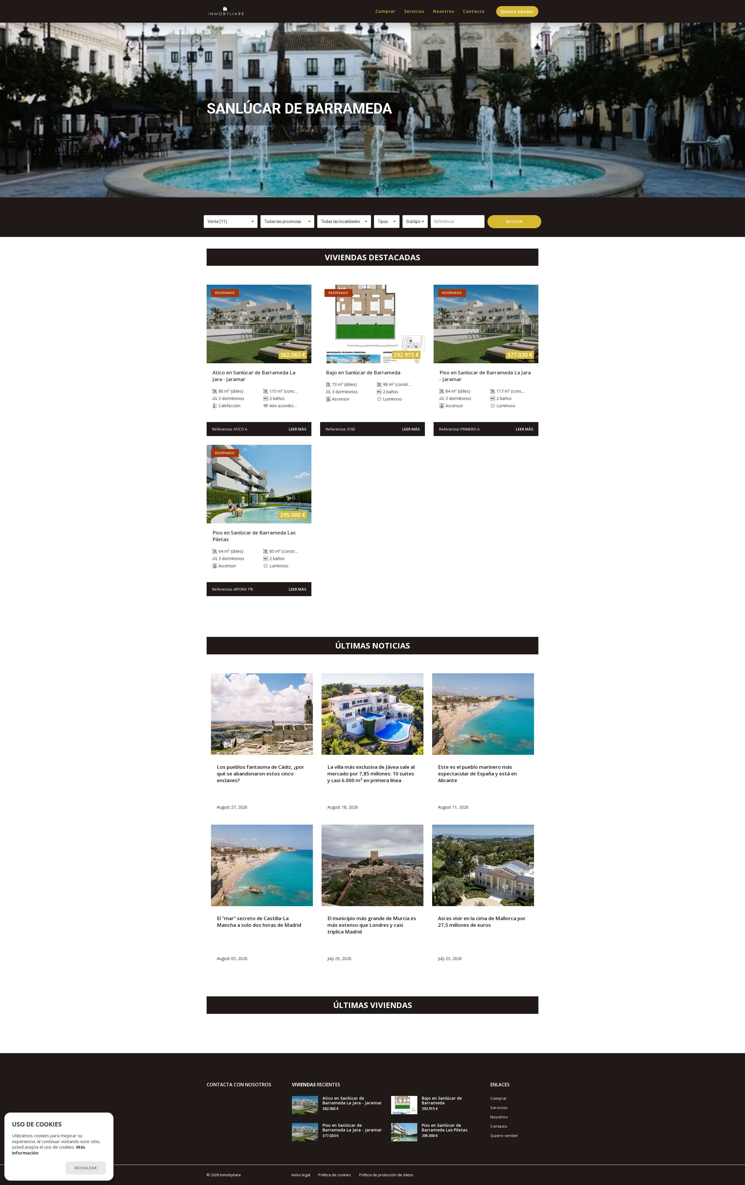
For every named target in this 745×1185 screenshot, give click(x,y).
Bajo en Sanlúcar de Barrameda (442, 1100)
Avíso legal (300, 1174)
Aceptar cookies (38, 1167)
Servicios (414, 11)
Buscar (514, 221)
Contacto (474, 11)
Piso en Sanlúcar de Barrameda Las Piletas (444, 1127)
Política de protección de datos (386, 1174)
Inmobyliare (230, 1174)
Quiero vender (517, 11)
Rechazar (86, 1167)
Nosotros (443, 11)
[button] (230, 221)
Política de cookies (334, 1174)
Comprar (385, 11)
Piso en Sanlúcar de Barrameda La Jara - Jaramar (352, 1127)
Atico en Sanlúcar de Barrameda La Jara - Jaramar (352, 1100)
